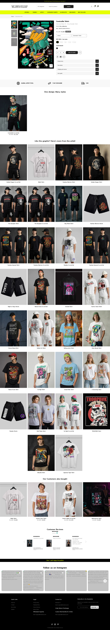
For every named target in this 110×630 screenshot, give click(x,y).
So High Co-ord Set (69, 431)
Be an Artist (13, 607)
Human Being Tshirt (13, 348)
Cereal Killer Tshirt (69, 389)
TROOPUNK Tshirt (96, 431)
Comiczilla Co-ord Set (13, 133)
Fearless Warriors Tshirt (69, 182)
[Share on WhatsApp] (64, 57)
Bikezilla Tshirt (41, 472)
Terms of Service (36, 607)
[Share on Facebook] (57, 57)
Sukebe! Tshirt (68, 306)
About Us (13, 602)
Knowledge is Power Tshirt (69, 518)
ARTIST (42, 12)
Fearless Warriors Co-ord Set (41, 265)
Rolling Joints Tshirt (69, 348)
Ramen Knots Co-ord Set (41, 306)
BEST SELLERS (82, 12)
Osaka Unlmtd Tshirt (13, 518)
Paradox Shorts (13, 431)
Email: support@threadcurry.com (62, 604)
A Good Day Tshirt (96, 389)
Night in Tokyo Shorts (13, 306)
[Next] (51, 44)
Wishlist (12, 609)
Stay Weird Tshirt (69, 223)
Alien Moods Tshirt (96, 348)
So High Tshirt (41, 389)
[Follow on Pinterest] (58, 624)
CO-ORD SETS (63, 12)
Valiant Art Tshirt (41, 348)
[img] (55, 531)
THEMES (35, 12)
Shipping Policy (36, 604)
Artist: (61, 26)
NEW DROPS (72, 12)
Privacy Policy (36, 602)
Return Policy (36, 609)
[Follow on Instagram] (55, 624)
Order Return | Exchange (62, 608)
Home (12, 16)
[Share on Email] (60, 57)
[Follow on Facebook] (52, 624)
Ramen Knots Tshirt (13, 389)
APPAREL (27, 12)
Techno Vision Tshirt (96, 306)
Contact (12, 604)
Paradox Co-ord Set (69, 265)
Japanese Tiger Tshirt (68, 472)
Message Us (57, 602)
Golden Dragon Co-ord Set (13, 182)
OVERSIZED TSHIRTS (52, 12)
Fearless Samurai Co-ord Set (96, 265)
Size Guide (64, 39)
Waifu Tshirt (41, 182)
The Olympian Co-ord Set (41, 223)
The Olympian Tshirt (13, 223)
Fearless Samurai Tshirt (13, 265)
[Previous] (20, 44)
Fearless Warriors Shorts (96, 223)
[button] (24, 542)
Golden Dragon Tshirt (96, 182)
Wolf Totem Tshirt (41, 431)
